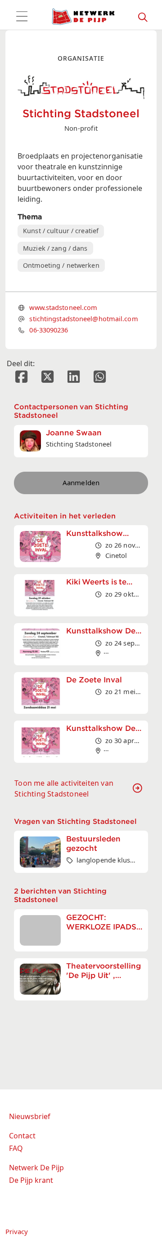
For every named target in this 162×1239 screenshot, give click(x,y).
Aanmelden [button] (81, 482)
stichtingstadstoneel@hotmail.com (83, 318)
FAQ (16, 1148)
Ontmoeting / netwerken (61, 265)
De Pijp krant (31, 1180)
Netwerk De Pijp (36, 1168)
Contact (22, 1136)
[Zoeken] (142, 16)
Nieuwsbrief (29, 1116)
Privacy (16, 1231)
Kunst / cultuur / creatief (61, 230)
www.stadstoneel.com (63, 307)
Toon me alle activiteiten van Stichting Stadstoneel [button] (63, 788)
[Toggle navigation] (21, 16)
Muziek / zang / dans (55, 248)
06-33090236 (48, 329)
